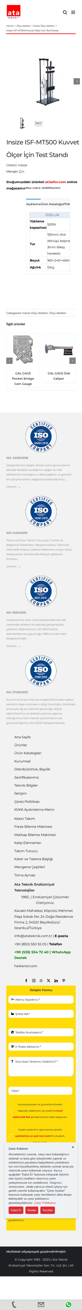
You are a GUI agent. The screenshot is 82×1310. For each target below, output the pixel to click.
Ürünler (20, 745)
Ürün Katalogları (27, 753)
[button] (9, 361)
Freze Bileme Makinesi (33, 827)
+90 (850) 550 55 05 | (38, 944)
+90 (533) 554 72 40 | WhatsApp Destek (42, 955)
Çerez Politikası (27, 802)
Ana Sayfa (22, 737)
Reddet (32, 1210)
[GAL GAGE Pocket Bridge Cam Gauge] (23, 349)
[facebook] (26, 980)
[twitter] (48, 980)
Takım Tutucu (26, 851)
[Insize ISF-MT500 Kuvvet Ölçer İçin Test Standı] (47, 81)
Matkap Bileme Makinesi (35, 835)
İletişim (20, 793)
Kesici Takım (24, 819)
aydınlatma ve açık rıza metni (33, 1136)
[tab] (33, 204)
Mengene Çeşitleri (29, 867)
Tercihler (47, 1210)
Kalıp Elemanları (27, 843)
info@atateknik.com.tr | (41, 936)
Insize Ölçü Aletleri (35, 313)
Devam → (13, 486)
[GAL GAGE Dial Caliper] (58, 349)
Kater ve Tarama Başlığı (33, 859)
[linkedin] (56, 980)
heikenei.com (25, 966)
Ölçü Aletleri (57, 313)
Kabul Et (16, 1210)
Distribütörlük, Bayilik (32, 769)
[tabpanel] (48, 241)
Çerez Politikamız (45, 1202)
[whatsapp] (41, 980)
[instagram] (34, 980)
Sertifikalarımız (26, 777)
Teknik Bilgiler (26, 785)
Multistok (13, 1251)
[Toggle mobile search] (65, 12)
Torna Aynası (24, 875)
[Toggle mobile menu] (73, 12)
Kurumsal (22, 761)
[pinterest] (63, 980)
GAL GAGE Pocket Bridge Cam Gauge (23, 378)
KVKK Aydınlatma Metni (34, 810)
